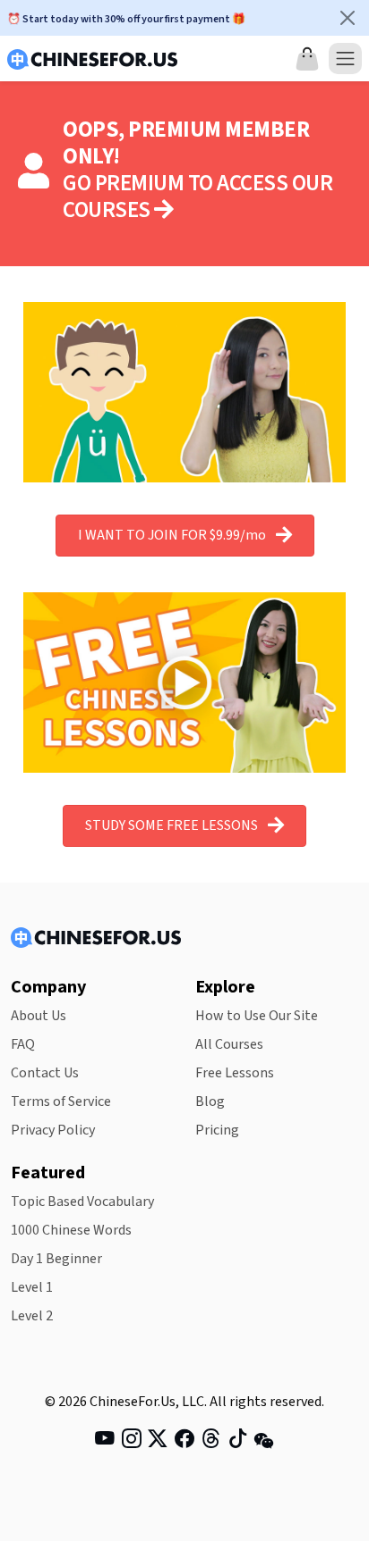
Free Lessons (234, 1073)
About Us (38, 1016)
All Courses (229, 1044)
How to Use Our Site (256, 1016)
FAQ (23, 1044)
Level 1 (32, 1287)
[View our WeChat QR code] (264, 1441)
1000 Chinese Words (71, 1230)
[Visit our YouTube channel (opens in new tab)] (105, 1442)
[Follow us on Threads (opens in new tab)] (211, 1442)
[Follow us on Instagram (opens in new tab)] (132, 1442)
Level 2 (32, 1316)
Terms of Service (61, 1101)
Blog (210, 1101)
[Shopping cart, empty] (307, 59)
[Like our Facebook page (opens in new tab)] (184, 1442)
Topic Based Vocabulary (82, 1201)
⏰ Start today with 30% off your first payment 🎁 (126, 19)
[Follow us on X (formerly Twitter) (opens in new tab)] (157, 1442)
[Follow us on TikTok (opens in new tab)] (238, 1442)
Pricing (217, 1130)
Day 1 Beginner (56, 1259)
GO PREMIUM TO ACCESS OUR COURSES (197, 197)
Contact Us (45, 1073)
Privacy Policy (53, 1130)
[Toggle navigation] (345, 58)
